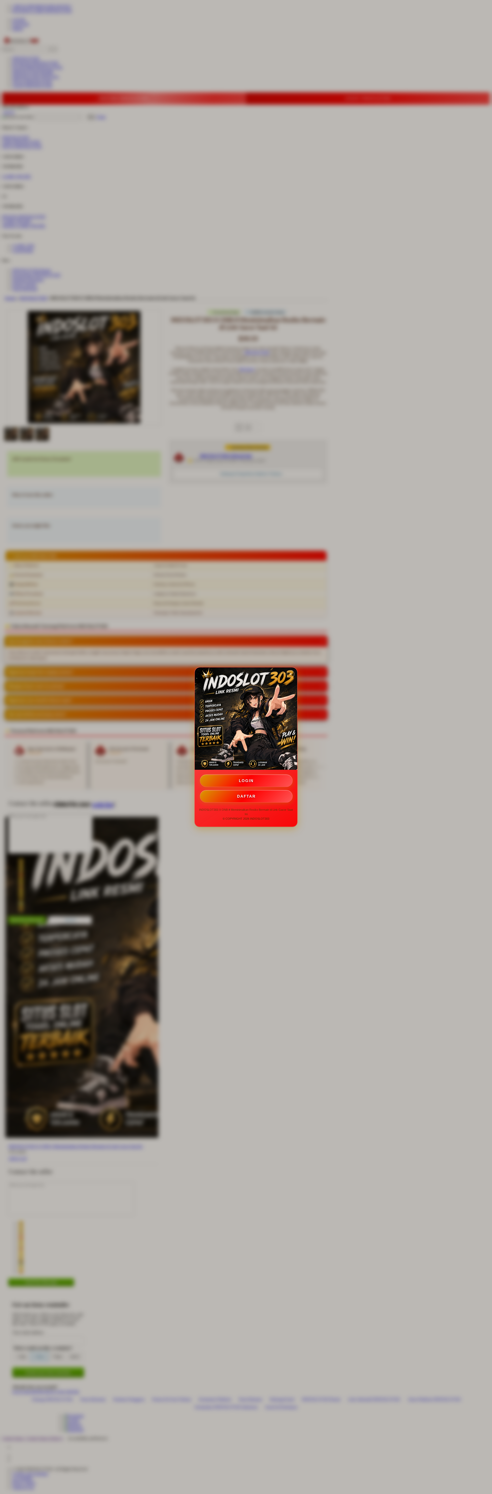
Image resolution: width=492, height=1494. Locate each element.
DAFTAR (246, 796)
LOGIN (246, 780)
